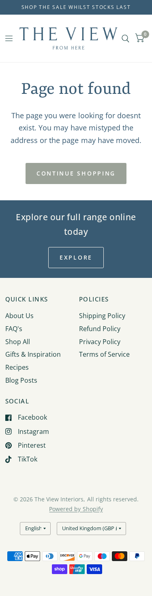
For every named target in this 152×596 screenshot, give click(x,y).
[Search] (125, 38)
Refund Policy (99, 328)
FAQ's (13, 328)
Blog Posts (21, 380)
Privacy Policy (99, 341)
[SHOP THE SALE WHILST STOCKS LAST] (76, 7)
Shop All (17, 341)
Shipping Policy (102, 315)
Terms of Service (104, 354)
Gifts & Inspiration (33, 354)
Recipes (17, 367)
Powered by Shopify (76, 509)
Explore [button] (76, 257)
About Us (19, 315)
